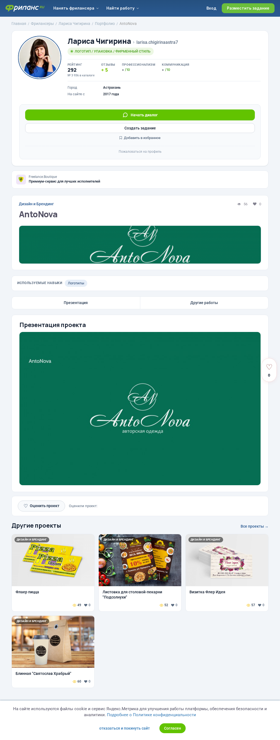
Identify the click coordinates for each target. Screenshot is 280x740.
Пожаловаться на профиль (140, 152)
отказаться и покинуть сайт (124, 728)
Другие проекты (36, 525)
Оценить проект (41, 506)
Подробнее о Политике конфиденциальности (151, 714)
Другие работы (204, 302)
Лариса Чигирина (99, 41)
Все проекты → (255, 526)
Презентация (76, 302)
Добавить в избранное (142, 138)
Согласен (172, 728)
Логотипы (76, 283)
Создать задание (140, 128)
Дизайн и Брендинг (36, 204)
